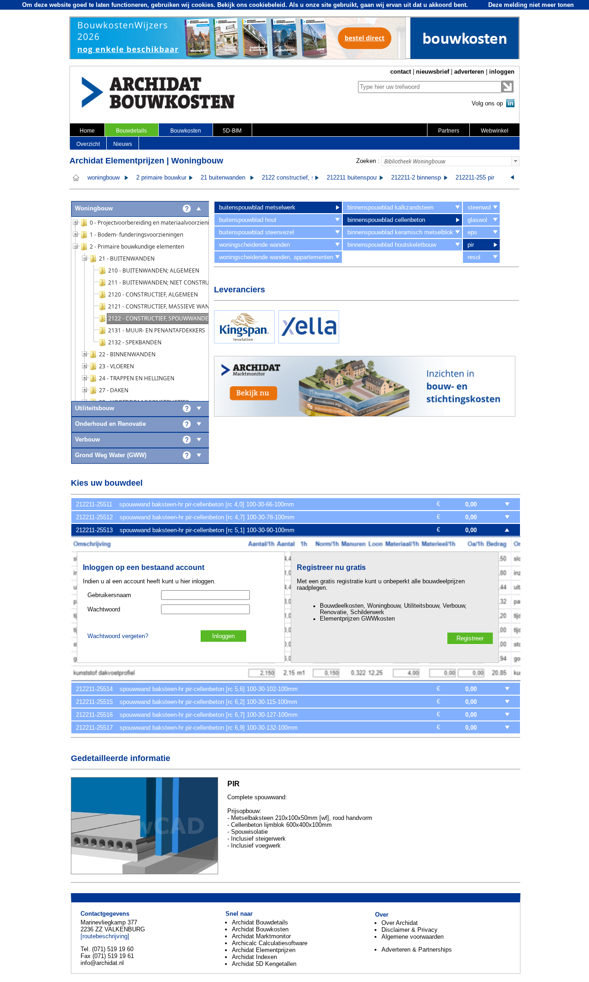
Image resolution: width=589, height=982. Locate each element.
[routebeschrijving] (105, 936)
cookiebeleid (267, 4)
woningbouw (103, 177)
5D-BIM (232, 131)
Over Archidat (399, 922)
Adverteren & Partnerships (416, 949)
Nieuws (122, 144)
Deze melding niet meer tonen (531, 4)
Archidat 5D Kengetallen (264, 963)
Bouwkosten (185, 131)
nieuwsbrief (432, 71)
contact (400, 71)
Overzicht (88, 144)
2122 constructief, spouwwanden (305, 177)
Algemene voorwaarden (412, 936)
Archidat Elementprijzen (263, 950)
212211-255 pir (475, 177)
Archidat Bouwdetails (260, 922)
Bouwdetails (131, 131)
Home (87, 131)
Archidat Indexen (254, 956)
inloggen (501, 71)
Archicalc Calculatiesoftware (269, 943)
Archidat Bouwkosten (260, 929)
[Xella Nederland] (308, 341)
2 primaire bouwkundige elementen (182, 177)
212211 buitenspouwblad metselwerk (375, 177)
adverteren (469, 71)
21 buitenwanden (223, 177)
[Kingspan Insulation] (244, 341)
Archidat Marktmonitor (261, 936)
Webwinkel (494, 131)
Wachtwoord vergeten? (117, 636)
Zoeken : (368, 160)
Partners (448, 131)
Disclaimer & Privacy (409, 929)
